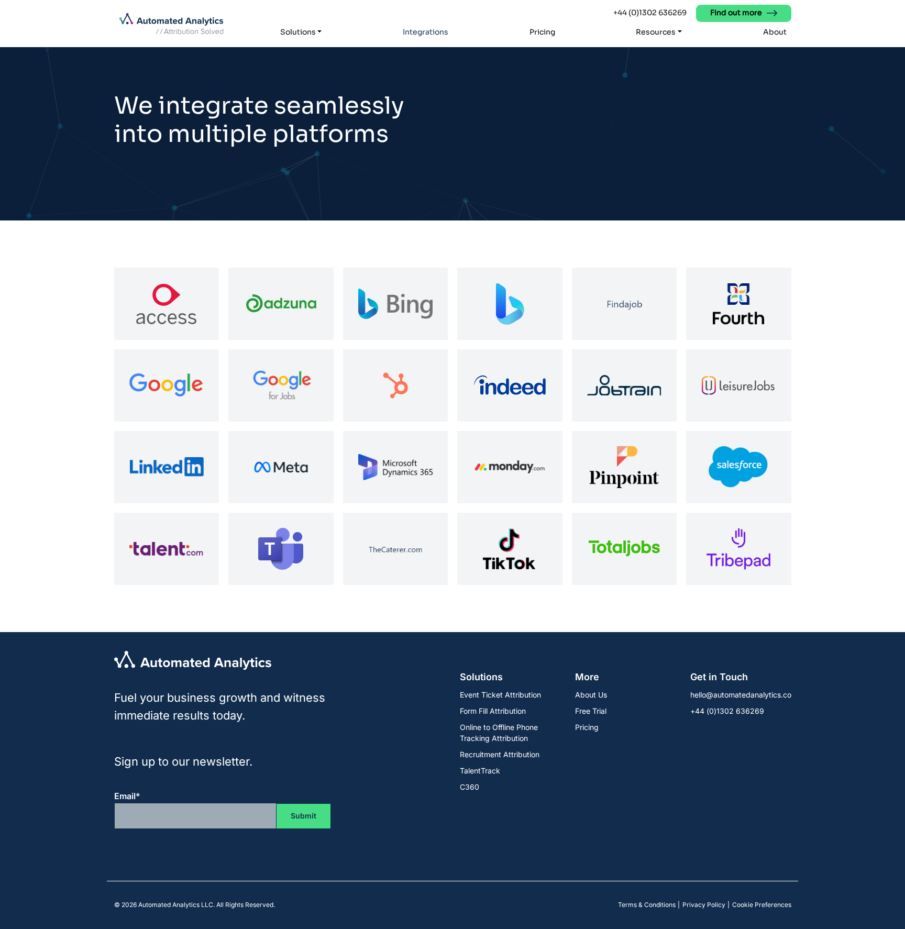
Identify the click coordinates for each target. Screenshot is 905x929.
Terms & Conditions (647, 905)
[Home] (171, 24)
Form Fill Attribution (493, 710)
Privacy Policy (703, 905)
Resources (656, 32)
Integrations (425, 32)
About (775, 32)
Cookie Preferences (761, 905)
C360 (469, 786)
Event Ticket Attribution (500, 694)
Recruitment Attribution (499, 754)
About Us (591, 694)
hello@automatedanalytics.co (740, 694)
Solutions (298, 32)
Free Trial (590, 710)
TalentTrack (480, 770)
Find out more (736, 12)
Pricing (542, 32)
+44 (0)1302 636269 (650, 12)
